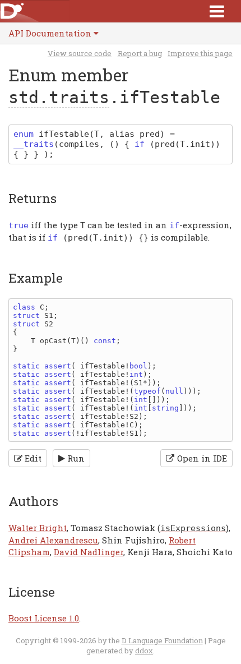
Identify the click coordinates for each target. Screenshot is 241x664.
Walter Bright (37, 527)
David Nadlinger (88, 551)
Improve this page (200, 53)
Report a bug (140, 53)
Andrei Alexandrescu (53, 540)
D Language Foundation (162, 640)
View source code (80, 53)
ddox (144, 650)
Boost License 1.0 (43, 618)
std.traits (58, 97)
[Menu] (217, 11)
